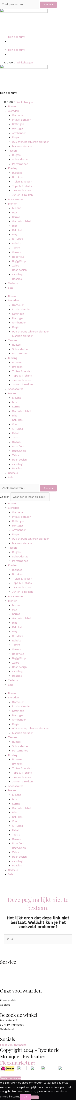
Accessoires (15, 199)
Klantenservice (9, 967)
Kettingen (18, 124)
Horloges (18, 128)
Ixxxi (15, 212)
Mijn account (16, 36)
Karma (16, 217)
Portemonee (20, 163)
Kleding (12, 168)
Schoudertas (20, 159)
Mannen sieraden (23, 146)
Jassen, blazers (21, 190)
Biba (14, 225)
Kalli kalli (17, 230)
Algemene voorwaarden (15, 995)
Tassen (12, 150)
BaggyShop (19, 261)
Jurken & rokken (22, 194)
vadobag (17, 274)
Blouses (17, 172)
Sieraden (13, 110)
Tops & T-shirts (22, 186)
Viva (14, 234)
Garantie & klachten (12, 980)
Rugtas (16, 154)
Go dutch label (21, 221)
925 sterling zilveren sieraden (30, 141)
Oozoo (16, 252)
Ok (25, 1096)
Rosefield (18, 256)
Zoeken (48, 4)
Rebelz (16, 243)
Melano (16, 208)
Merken (12, 203)
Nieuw (12, 106)
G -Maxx (17, 238)
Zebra (15, 265)
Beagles (17, 278)
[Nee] (35, 1097)
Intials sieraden (21, 119)
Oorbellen (18, 115)
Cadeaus (13, 283)
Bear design (19, 269)
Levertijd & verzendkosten (17, 971)
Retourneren (8, 976)
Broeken (17, 177)
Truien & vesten (22, 181)
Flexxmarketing (17, 1062)
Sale (10, 287)
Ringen (16, 137)
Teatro (16, 247)
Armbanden (19, 133)
